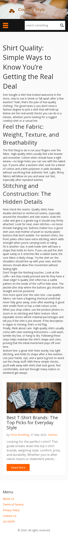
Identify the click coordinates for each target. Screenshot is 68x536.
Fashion (52, 434)
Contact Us (9, 516)
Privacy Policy (11, 510)
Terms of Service (13, 504)
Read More (18, 467)
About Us (8, 499)
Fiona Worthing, (20, 434)
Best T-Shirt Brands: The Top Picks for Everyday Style (32, 422)
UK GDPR (9, 521)
